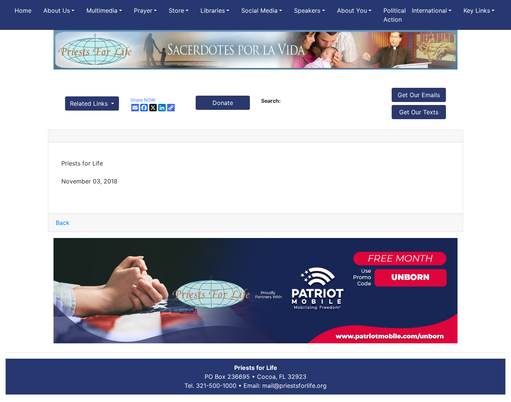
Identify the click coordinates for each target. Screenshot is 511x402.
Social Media (259, 10)
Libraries (213, 10)
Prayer (143, 10)
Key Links (476, 10)
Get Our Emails (419, 95)
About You (352, 10)
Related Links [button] (90, 103)
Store (176, 10)
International (429, 10)
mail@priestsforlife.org (294, 385)
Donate (222, 102)
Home (23, 10)
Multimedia (101, 10)
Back (63, 222)
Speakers (307, 10)
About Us (56, 10)
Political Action (394, 15)
